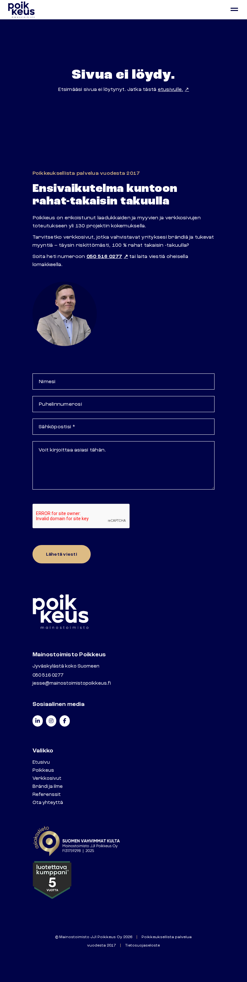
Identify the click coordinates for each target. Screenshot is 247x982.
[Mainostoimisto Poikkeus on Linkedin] (37, 721)
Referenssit (46, 794)
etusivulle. (170, 89)
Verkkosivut (46, 778)
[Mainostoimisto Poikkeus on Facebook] (64, 721)
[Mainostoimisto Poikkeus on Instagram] (51, 721)
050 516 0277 (104, 256)
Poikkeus (43, 770)
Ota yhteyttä (47, 802)
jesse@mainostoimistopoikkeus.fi (71, 683)
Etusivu (41, 762)
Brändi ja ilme (47, 786)
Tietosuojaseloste (142, 945)
